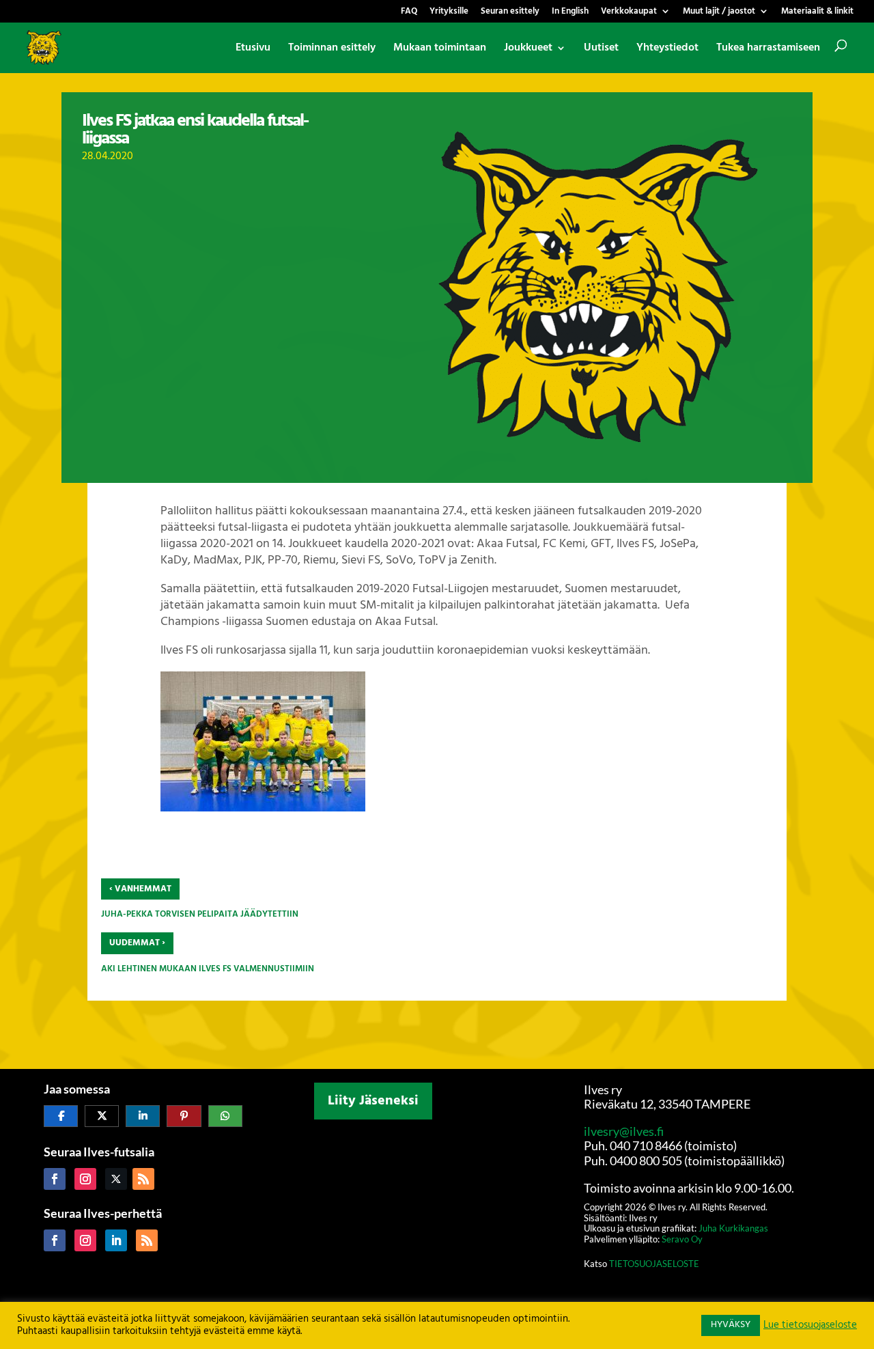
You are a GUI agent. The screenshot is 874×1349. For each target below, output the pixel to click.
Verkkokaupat (629, 12)
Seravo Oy (682, 1239)
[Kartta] (437, 1215)
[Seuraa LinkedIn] (116, 1240)
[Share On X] (101, 1116)
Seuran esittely (510, 12)
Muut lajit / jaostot (719, 12)
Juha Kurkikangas (733, 1228)
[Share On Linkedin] (142, 1116)
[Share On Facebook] (60, 1116)
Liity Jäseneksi (373, 1101)
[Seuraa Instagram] (85, 1179)
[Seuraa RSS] (143, 1179)
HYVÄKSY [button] (730, 1325)
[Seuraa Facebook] (55, 1179)
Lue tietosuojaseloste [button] (810, 1326)
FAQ (409, 12)
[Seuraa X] (116, 1179)
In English (570, 12)
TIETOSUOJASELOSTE (654, 1263)
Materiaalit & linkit (817, 12)
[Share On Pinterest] (183, 1116)
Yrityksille (448, 12)
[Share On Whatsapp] (225, 1116)
